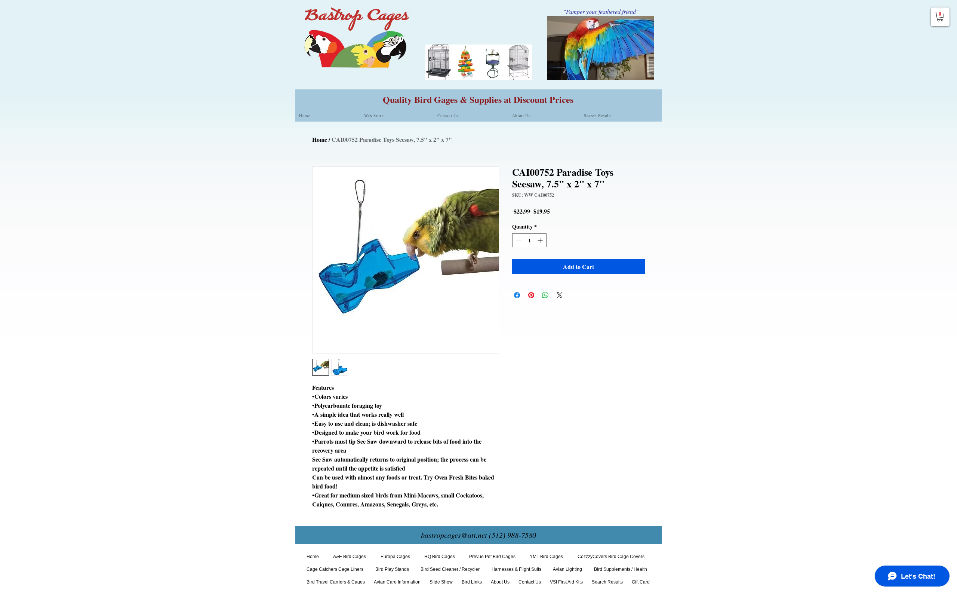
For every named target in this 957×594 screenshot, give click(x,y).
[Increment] (540, 240)
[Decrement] (518, 240)
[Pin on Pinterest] (531, 295)
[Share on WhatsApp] (545, 295)
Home (319, 139)
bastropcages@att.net (454, 535)
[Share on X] (559, 295)
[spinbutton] (529, 240)
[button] (940, 16)
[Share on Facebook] (517, 295)
